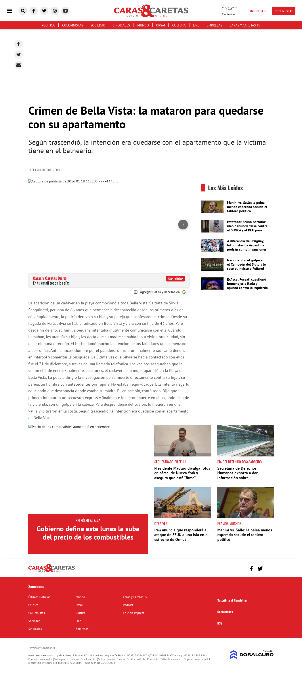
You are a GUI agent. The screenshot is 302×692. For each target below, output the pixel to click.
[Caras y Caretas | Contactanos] (268, 568)
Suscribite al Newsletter (232, 600)
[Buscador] (23, 11)
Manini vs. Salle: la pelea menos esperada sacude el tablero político (247, 206)
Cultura (179, 25)
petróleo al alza (88, 520)
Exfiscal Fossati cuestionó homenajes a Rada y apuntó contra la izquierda (247, 283)
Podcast (128, 605)
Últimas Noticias (39, 597)
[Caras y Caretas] (51, 571)
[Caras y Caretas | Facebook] (33, 11)
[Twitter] (18, 54)
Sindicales (121, 25)
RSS (219, 623)
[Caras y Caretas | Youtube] (65, 11)
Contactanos (225, 611)
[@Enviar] (18, 65)
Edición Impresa (134, 613)
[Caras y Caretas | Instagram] (55, 11)
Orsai (160, 25)
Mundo (143, 25)
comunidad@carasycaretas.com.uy (59, 659)
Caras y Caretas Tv (244, 25)
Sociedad (97, 25)
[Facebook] (18, 44)
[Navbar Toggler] (13, 11)
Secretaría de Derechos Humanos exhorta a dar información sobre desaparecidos (237, 475)
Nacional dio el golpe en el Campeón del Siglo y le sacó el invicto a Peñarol (246, 264)
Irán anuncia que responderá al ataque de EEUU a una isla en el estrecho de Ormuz (181, 534)
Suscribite (175, 278)
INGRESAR (258, 11)
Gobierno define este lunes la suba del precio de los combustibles (88, 533)
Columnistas (72, 25)
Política (48, 25)
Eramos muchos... (230, 523)
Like (196, 25)
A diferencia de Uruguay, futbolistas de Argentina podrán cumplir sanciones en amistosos (247, 247)
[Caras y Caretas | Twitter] (44, 11)
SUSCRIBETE (284, 11)
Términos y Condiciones (41, 647)
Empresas (214, 25)
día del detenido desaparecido (239, 461)
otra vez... (161, 523)
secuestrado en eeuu (170, 461)
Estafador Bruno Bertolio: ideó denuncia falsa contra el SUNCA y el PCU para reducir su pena (247, 228)
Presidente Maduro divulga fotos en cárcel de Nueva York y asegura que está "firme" (182, 473)
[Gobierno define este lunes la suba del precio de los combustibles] (88, 469)
